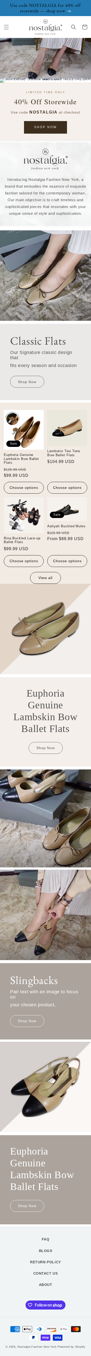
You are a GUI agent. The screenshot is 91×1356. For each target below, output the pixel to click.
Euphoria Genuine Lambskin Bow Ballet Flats (21, 458)
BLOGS (45, 1251)
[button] (6, 27)
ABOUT (45, 1285)
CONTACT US (45, 1273)
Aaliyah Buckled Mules (66, 526)
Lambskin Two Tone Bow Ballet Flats (63, 453)
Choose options (24, 488)
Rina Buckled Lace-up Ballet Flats (22, 540)
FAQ (46, 1239)
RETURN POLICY (45, 1262)
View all (45, 578)
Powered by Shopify (71, 1346)
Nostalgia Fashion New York (37, 1346)
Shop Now (45, 127)
